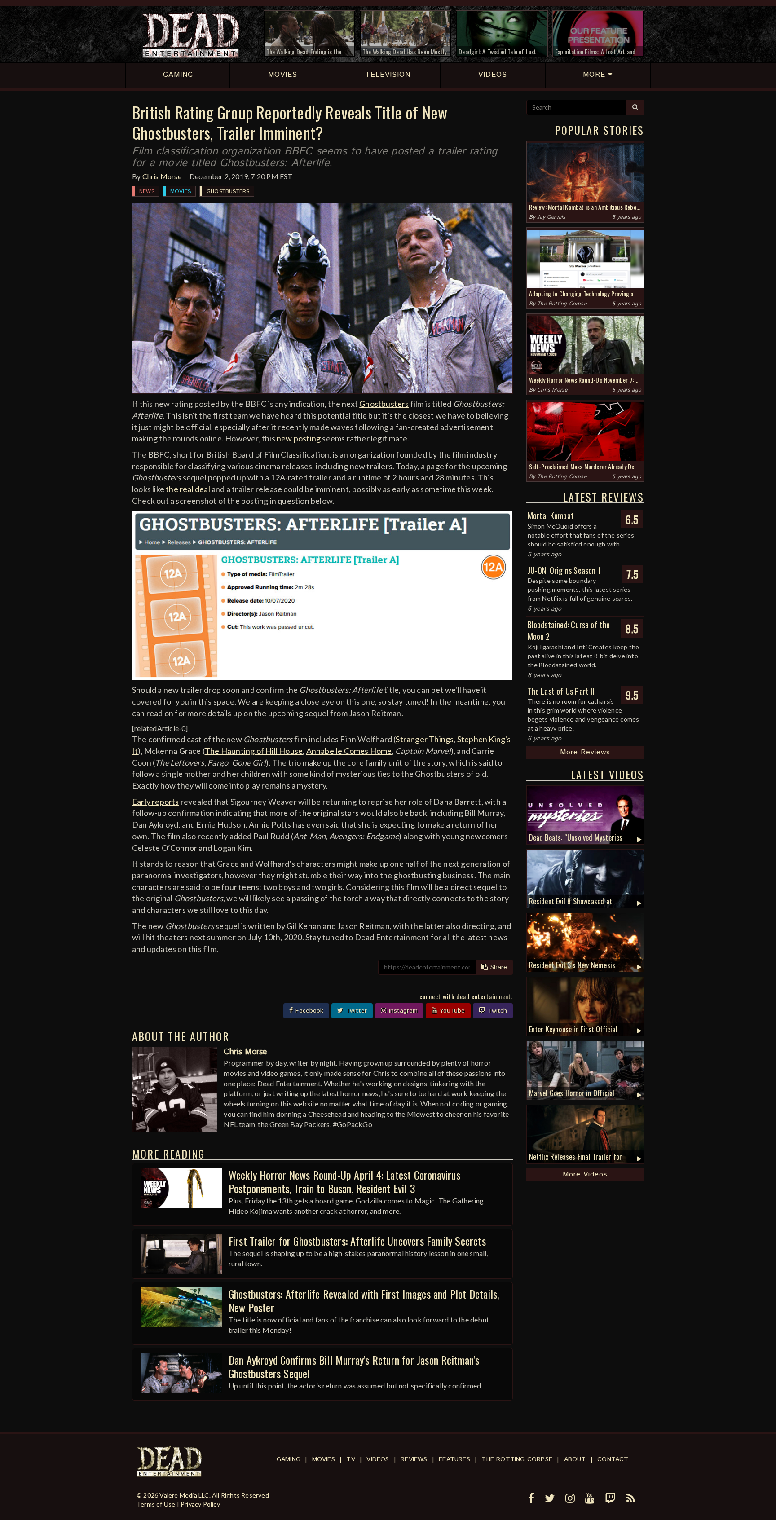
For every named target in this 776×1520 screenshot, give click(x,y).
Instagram (402, 1010)
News (146, 191)
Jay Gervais (551, 217)
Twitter (355, 1010)
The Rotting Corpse (561, 304)
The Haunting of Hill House (254, 751)
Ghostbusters (228, 191)
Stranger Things (425, 739)
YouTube (451, 1010)
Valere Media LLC (184, 1495)
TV (350, 1459)
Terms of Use (156, 1504)
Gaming (288, 1459)
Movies (180, 191)
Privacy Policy (200, 1504)
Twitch (496, 1010)
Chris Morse (161, 176)
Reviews (414, 1459)
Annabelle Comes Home (349, 751)
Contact (612, 1459)
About (575, 1459)
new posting (299, 438)
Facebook (308, 1010)
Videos (377, 1459)
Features (454, 1459)
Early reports (155, 801)
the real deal (188, 489)
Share (497, 967)
